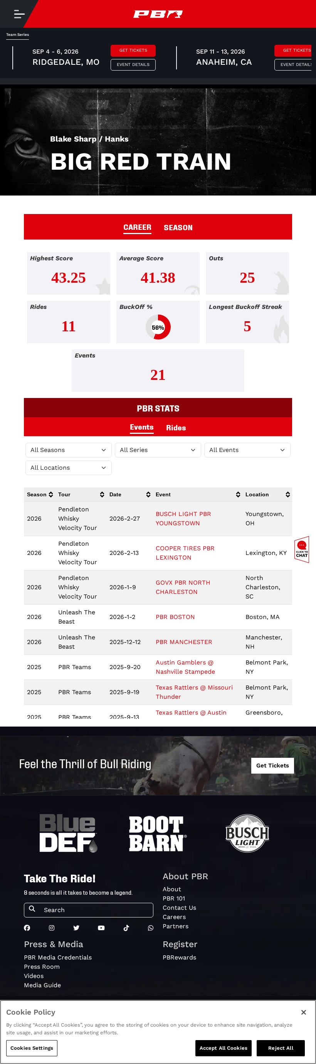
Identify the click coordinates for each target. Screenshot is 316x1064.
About (172, 889)
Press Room (42, 966)
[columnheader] (39, 494)
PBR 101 (174, 898)
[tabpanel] (158, 325)
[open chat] (303, 549)
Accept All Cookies (223, 1048)
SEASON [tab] (178, 226)
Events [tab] (142, 426)
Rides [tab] (176, 427)
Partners (175, 926)
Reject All (280, 1048)
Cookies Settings (31, 1048)
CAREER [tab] (137, 226)
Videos (34, 976)
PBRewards (179, 957)
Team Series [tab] (17, 34)
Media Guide (42, 985)
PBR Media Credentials (58, 957)
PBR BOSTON (175, 617)
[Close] (303, 1012)
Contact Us (179, 907)
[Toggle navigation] (19, 14)
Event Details (133, 64)
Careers (174, 917)
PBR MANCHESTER (184, 642)
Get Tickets (133, 50)
